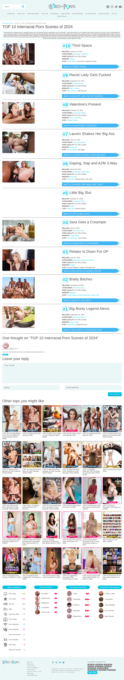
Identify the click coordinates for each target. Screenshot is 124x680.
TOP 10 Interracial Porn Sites (112, 470)
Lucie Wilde (45, 607)
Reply (5, 354)
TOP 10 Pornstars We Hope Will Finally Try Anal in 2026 (91, 577)
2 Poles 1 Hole (110, 593)
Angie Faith (95, 295)
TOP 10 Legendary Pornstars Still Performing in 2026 (70, 577)
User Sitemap (31, 666)
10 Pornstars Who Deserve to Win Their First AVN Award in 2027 (91, 542)
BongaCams (77, 616)
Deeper (72, 59)
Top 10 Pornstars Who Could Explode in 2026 (51, 576)
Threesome (84, 54)
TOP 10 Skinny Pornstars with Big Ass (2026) (112, 507)
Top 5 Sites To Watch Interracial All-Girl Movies (30, 507)
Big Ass (83, 142)
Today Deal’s (62, 16)
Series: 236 (108, 666)
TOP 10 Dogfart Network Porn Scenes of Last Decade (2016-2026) (91, 472)
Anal (82, 230)
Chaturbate (76, 599)
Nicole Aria (70, 179)
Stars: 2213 (99, 664)
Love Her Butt (109, 610)
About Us (29, 662)
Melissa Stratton (72, 120)
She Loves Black (76, 118)
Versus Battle (104, 13)
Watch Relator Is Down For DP (82, 271)
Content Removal (32, 675)
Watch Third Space (75, 66)
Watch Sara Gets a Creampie (81, 243)
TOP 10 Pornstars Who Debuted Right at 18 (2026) (11, 541)
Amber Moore (71, 61)
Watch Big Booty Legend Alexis (83, 330)
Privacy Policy (31, 669)
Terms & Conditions (32, 667)
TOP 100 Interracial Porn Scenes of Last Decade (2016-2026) (10, 507)
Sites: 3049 (91, 664)
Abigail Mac (45, 603)
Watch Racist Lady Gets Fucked (83, 96)
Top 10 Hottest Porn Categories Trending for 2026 (31, 577)
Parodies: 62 (102, 669)
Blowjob (83, 113)
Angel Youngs (71, 295)
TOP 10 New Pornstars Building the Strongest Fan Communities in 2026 (31, 542)
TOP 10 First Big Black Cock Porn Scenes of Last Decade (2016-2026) (11, 436)
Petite (83, 201)
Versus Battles (14, 629)
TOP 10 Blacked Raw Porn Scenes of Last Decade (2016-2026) (71, 471)
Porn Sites (21, 13)
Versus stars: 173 (92, 669)
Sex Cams (44, 13)
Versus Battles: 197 (102, 668)
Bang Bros (73, 147)
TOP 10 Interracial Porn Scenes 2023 (31, 434)
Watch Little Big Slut (77, 214)
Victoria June (45, 612)
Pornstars (54, 13)
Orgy (82, 288)
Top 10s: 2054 (107, 664)
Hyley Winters (71, 91)
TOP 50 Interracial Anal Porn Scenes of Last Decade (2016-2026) (51, 507)
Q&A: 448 (90, 666)
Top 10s (11, 604)
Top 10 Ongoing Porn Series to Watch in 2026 (11, 576)
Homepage (11, 13)
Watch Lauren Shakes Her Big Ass (84, 155)
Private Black (74, 235)
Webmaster (30, 673)
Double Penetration (87, 260)
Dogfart (72, 265)
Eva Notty (44, 593)
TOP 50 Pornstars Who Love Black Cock (72, 434)
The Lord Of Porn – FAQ (34, 671)
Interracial (76, 54)
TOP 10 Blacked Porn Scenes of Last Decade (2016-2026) (51, 471)
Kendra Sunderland (83, 295)
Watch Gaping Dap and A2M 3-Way (83, 184)
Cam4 (75, 593)
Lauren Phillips (72, 150)
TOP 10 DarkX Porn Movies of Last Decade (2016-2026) (11, 471)
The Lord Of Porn (7, 23)
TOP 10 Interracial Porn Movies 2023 (92, 434)
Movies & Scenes (15, 650)
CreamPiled (109, 599)
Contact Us (30, 664)
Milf (82, 83)
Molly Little (70, 208)
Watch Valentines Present (80, 125)
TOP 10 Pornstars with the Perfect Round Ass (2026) (92, 507)
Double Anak (85, 172)
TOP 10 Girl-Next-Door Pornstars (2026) (72, 506)
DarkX (72, 206)
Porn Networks (33, 13)
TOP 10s (114, 13)
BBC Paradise (75, 88)
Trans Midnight (110, 605)
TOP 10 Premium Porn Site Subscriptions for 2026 (112, 577)
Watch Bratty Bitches (77, 300)
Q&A (10, 609)
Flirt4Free (76, 605)
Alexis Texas (71, 324)
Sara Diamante (72, 238)
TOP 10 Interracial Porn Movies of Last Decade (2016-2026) (112, 435)
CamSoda (76, 610)
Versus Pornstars (15, 634)
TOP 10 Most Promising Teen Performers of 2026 (72, 541)
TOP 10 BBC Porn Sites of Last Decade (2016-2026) (51, 435)
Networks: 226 (91, 668)
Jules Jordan (74, 322)
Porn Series (65, 13)
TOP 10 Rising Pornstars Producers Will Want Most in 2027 (51, 541)
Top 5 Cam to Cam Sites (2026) (110, 540)
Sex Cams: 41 (111, 669)
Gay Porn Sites (90, 13)
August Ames (45, 598)
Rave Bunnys (109, 616)
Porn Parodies (77, 13)
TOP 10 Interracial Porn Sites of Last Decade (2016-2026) (31, 471)
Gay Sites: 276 (99, 666)
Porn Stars (12, 599)
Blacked (72, 292)
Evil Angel (73, 177)
